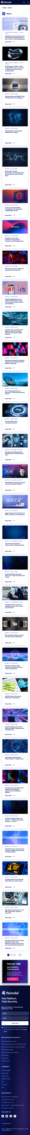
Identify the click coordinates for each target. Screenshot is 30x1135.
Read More (8, 42)
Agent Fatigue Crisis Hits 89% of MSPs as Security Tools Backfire (15, 513)
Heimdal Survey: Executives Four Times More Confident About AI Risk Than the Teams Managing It (15, 37)
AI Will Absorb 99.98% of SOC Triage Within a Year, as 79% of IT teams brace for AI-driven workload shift (14, 69)
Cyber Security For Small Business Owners (12, 1105)
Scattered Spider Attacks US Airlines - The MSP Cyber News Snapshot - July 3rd (14, 820)
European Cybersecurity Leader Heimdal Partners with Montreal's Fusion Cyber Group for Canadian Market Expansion (14, 943)
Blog (3, 1087)
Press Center (5, 1073)
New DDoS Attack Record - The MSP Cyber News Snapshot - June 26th (14, 911)
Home (4, 8)
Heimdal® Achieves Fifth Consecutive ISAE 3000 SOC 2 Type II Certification (14, 667)
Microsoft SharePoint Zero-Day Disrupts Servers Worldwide (14, 635)
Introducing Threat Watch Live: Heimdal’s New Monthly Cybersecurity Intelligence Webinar (14, 790)
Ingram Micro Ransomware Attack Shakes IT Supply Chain (14, 758)
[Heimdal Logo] (7, 2)
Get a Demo (12, 979)
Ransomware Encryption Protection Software (13, 1047)
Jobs (3, 1081)
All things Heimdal (12, 32)
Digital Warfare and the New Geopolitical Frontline (13, 131)
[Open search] (24, 2)
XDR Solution (5, 1058)
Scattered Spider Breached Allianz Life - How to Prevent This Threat (15, 575)
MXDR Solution (6, 1061)
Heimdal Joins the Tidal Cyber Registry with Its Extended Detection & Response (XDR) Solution (14, 332)
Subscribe (15, 1023)
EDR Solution (5, 1055)
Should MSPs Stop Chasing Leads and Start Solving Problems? (15, 483)
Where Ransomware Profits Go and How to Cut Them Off (14, 269)
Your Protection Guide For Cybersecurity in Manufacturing (14, 544)
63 (20, 955)
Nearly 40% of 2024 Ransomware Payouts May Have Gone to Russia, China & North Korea (14, 173)
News (10, 8)
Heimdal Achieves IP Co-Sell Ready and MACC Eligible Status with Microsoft (14, 728)
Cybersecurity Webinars (8, 1108)
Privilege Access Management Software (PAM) (14, 1044)
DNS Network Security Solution (10, 1052)
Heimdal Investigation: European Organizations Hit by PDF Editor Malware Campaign (15, 362)
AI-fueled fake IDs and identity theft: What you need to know (14, 880)
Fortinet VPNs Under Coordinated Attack (11, 422)
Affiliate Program (6, 1079)
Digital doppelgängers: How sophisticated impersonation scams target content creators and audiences (14, 301)
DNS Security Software (8, 1050)
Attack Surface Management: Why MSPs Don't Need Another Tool (14, 453)
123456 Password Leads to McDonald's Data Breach (13, 697)
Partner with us (5, 1076)
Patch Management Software (9, 1041)
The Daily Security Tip (7, 1102)
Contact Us (4, 1084)
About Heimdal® (6, 1070)
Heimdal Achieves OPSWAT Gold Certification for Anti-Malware (15, 97)
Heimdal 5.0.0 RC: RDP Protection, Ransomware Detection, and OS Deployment (14, 239)
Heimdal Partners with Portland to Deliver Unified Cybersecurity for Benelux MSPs (14, 850)
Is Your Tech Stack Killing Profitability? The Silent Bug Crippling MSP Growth (13, 209)
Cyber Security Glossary (8, 1099)
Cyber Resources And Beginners (10, 1097)
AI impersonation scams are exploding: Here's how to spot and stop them (14, 606)
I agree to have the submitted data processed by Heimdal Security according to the (15, 1029)
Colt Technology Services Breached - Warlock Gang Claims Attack (15, 392)
